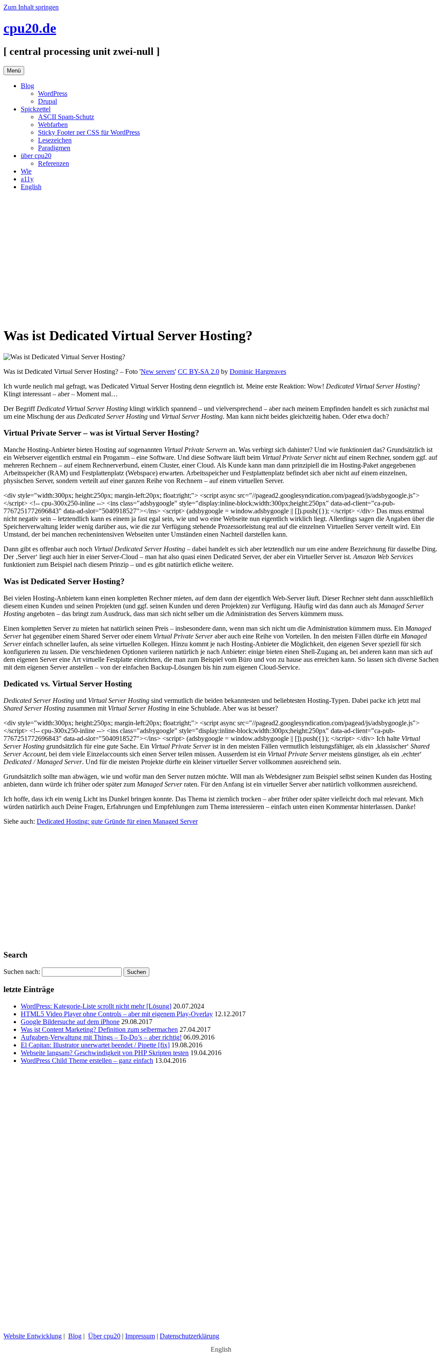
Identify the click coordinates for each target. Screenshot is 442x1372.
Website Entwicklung (32, 1336)
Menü (14, 70)
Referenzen (53, 163)
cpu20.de (29, 28)
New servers (158, 371)
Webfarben (53, 124)
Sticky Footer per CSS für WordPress (89, 132)
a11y (27, 179)
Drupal (47, 101)
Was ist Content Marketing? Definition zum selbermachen (99, 1029)
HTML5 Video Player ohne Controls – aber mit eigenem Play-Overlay (117, 1014)
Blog (27, 85)
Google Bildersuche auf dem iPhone (70, 1021)
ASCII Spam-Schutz (66, 116)
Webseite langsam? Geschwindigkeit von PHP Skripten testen (105, 1052)
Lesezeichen (55, 140)
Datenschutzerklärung (189, 1336)
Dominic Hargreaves (258, 371)
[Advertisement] (221, 258)
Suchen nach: (21, 971)
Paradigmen (54, 148)
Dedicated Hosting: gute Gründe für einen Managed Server (117, 821)
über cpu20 (36, 155)
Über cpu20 (104, 1336)
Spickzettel (36, 109)
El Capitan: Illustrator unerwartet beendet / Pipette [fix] (95, 1045)
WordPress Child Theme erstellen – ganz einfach (87, 1060)
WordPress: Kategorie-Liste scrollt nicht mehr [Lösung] (96, 1006)
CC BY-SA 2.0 (198, 371)
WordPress (52, 93)
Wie (26, 171)
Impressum (140, 1336)
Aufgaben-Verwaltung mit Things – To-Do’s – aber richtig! (101, 1037)
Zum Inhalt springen (31, 7)
